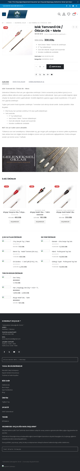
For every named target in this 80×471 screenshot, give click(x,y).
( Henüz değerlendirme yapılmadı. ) (55, 34)
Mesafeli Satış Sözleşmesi (10, 370)
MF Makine (5, 421)
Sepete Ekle (56, 67)
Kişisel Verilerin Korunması (10, 373)
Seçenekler (15, 222)
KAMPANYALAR (70, 210)
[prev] (73, 27)
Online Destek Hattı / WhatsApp (14, 359)
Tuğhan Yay (6, 402)
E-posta (51, 74)
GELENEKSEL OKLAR (47, 59)
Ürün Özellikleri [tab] (19, 82)
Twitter (40, 74)
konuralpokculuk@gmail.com (11, 339)
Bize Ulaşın (5, 387)
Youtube (14, 352)
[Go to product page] (6, 244)
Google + (48, 74)
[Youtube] (73, 6)
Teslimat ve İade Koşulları (10, 375)
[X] (70, 6)
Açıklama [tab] (5, 82)
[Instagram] (76, 6)
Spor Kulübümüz (7, 390)
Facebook (36, 74)
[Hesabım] (64, 14)
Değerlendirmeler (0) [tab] (36, 82)
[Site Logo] (17, 14)
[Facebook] (66, 6)
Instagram (19, 352)
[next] (76, 27)
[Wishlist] (68, 14)
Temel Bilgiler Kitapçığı (12, 449)
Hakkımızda (6, 385)
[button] (4, 14)
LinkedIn (44, 74)
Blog (3, 392)
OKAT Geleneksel (7, 412)
